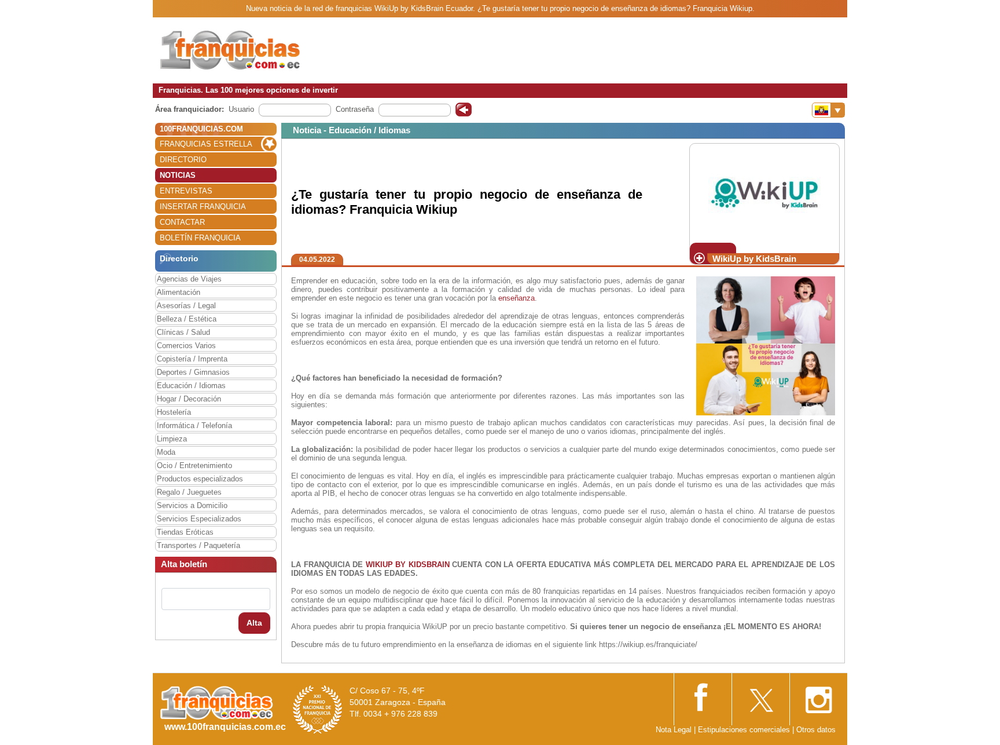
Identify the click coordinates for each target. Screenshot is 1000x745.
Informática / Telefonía (194, 425)
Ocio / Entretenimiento (194, 465)
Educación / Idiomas (191, 385)
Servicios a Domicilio (192, 505)
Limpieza (172, 438)
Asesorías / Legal (186, 305)
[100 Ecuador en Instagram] (818, 696)
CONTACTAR (182, 222)
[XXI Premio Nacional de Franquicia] (318, 709)
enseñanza (516, 298)
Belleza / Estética (186, 319)
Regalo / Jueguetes (189, 492)
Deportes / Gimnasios (193, 372)
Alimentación (178, 292)
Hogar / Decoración (189, 399)
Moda (166, 452)
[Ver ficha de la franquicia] (764, 192)
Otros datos (816, 729)
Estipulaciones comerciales (745, 729)
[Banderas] (828, 110)
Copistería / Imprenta (192, 359)
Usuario (241, 109)
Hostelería (174, 412)
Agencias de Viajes (189, 279)
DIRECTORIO (183, 159)
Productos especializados (200, 478)
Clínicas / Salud (183, 332)
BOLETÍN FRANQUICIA (200, 237)
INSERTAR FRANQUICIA (203, 206)
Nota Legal (674, 729)
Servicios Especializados (199, 518)
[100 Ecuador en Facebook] (702, 696)
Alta (254, 622)
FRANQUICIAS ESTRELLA (206, 144)
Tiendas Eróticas (185, 532)
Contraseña (355, 109)
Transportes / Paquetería (198, 545)
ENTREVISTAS (186, 191)
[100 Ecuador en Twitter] (760, 696)
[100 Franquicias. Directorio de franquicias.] (231, 50)
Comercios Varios (186, 345)
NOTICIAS (178, 175)
